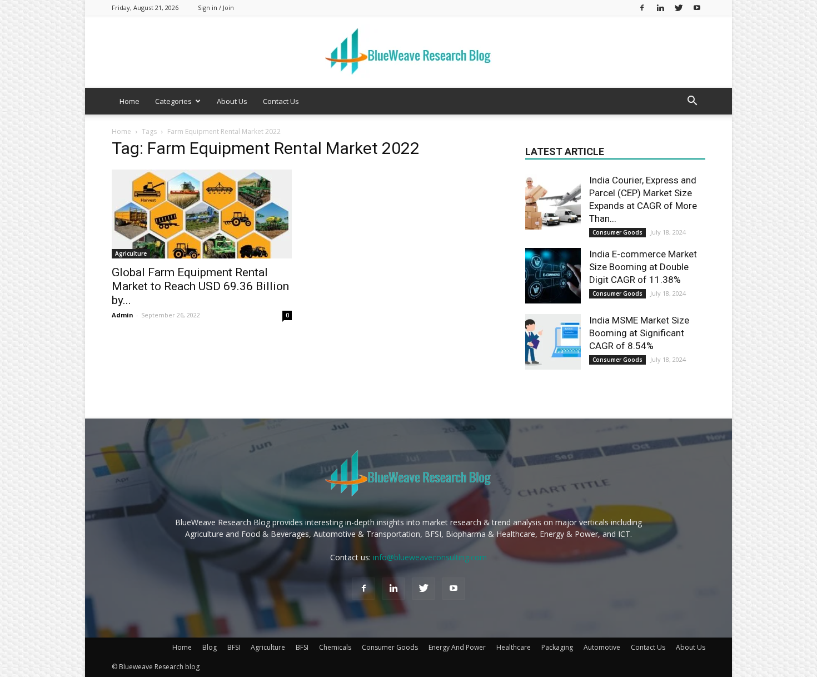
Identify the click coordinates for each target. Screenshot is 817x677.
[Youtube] (697, 7)
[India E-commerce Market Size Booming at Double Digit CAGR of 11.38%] (553, 275)
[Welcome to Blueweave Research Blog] (408, 52)
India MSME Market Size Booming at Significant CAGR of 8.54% (639, 333)
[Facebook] (642, 7)
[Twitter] (678, 7)
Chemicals (335, 647)
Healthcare (513, 647)
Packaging (557, 647)
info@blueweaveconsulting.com (430, 557)
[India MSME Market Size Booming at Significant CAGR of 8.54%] (553, 342)
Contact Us (281, 101)
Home (129, 101)
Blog (209, 647)
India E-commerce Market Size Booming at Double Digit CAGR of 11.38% (643, 266)
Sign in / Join (216, 7)
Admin (122, 315)
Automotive (602, 647)
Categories (173, 101)
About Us (232, 101)
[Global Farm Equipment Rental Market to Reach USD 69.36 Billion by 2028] (202, 214)
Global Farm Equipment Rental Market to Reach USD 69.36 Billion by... (200, 286)
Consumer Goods (617, 232)
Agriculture (131, 253)
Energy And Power (457, 647)
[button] (692, 102)
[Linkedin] (660, 7)
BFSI (233, 647)
